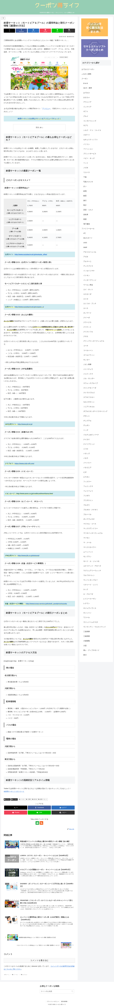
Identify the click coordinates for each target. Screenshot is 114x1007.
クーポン (15, 799)
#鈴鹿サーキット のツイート (14, 791)
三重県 (29, 799)
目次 (37, 127)
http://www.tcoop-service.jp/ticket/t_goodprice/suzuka (46, 604)
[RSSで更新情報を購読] (41, 823)
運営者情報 (64, 1001)
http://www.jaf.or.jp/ (25, 424)
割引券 (35, 799)
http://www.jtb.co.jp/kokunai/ (28, 555)
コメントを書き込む (39, 960)
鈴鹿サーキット (43, 799)
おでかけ (8, 799)
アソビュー (46, 108)
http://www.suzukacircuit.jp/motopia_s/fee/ (31, 254)
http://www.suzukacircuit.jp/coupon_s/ (29, 307)
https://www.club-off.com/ (24, 463)
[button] (69, 31)
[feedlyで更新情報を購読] (37, 823)
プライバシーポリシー (53, 1001)
